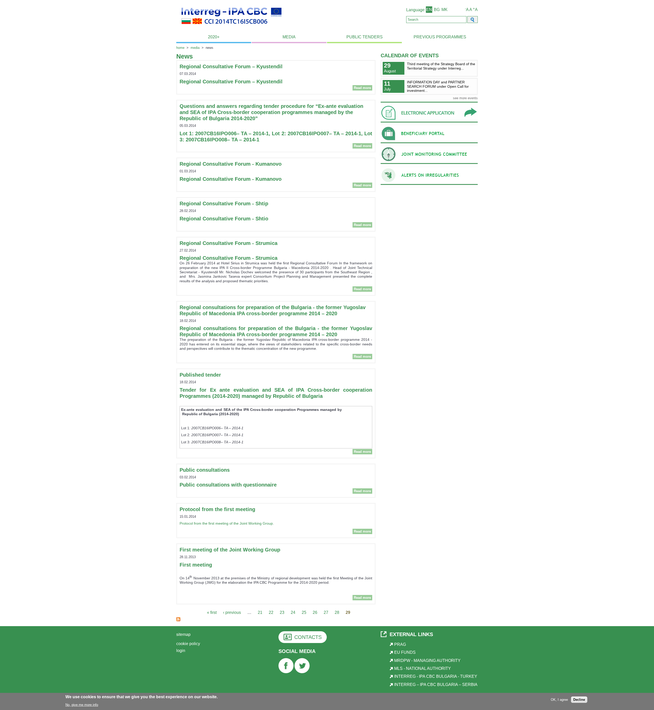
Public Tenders (364, 37)
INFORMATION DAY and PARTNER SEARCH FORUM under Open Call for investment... (438, 86)
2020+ (213, 37)
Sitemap (183, 634)
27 (326, 612)
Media (289, 37)
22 (271, 612)
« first (212, 612)
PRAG (400, 644)
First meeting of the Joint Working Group (230, 550)
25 (304, 612)
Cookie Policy (188, 643)
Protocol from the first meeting (217, 509)
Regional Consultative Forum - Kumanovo (231, 164)
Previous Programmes (440, 37)
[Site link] (429, 122)
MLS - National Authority (422, 668)
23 (282, 612)
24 (293, 612)
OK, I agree (559, 699)
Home (180, 48)
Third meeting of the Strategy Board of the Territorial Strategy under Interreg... (441, 66)
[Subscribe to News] (178, 620)
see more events (465, 98)
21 (260, 612)
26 (315, 612)
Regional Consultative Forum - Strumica (228, 243)
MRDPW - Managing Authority (427, 660)
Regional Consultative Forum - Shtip (224, 203)
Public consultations (205, 470)
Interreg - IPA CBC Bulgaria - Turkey (435, 676)
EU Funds (405, 652)
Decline (579, 699)
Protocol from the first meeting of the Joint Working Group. (227, 523)
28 (337, 612)
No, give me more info (81, 704)
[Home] (231, 27)
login (180, 650)
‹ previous (232, 612)
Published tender (200, 375)
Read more (363, 88)
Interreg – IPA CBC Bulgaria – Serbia (435, 684)
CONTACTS (308, 637)
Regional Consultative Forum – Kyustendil (231, 66)
